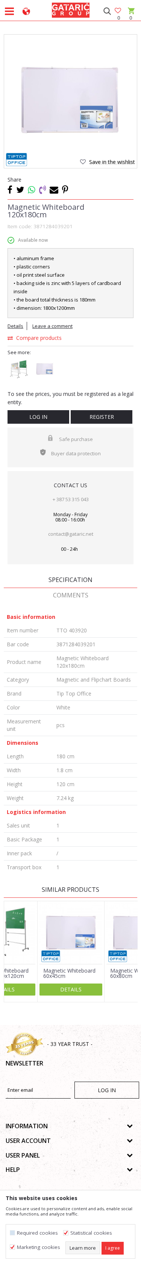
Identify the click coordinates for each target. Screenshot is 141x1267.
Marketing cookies (38, 1247)
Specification (70, 580)
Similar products (70, 889)
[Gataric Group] (70, 9)
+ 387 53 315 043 (71, 499)
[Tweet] (20, 189)
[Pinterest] (65, 189)
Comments (70, 595)
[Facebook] (10, 189)
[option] (70, 101)
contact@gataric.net (70, 533)
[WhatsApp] (31, 189)
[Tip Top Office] (16, 159)
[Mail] (54, 189)
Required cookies (37, 1233)
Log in (38, 416)
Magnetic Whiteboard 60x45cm (69, 973)
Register (101, 416)
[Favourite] (118, 11)
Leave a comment (52, 326)
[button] (107, 11)
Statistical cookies (91, 1233)
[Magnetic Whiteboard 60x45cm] (70, 932)
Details (15, 326)
